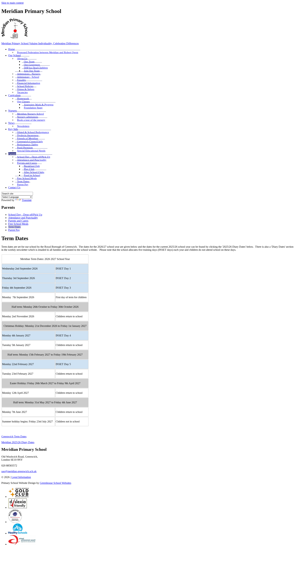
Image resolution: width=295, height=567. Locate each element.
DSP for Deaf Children (36, 67)
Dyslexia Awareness (27, 135)
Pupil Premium (25, 147)
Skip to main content (12, 2)
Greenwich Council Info (30, 141)
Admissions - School (28, 77)
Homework (23, 98)
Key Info (13, 129)
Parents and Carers (27, 163)
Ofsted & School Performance (33, 132)
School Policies (25, 86)
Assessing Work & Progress (38, 104)
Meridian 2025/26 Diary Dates (17, 442)
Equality (21, 80)
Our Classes (23, 101)
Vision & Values (25, 89)
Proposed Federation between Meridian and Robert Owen (47, 52)
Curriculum (14, 95)
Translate (27, 200)
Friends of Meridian (27, 138)
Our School (14, 55)
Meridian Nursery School (30, 113)
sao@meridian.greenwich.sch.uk (19, 471)
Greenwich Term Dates (13, 436)
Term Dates (23, 181)
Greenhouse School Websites (55, 482)
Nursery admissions (27, 117)
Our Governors (32, 64)
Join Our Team (32, 70)
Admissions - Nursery (28, 74)
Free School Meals (27, 178)
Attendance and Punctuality (31, 160)
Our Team (29, 61)
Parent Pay (22, 184)
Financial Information (28, 83)
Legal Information (21, 477)
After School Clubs (34, 172)
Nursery (12, 110)
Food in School (32, 175)
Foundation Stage (33, 107)
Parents (12, 153)
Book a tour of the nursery (31, 120)
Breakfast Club (32, 166)
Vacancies (22, 92)
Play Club (29, 169)
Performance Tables (27, 144)
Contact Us (14, 187)
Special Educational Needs (31, 150)
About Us (22, 58)
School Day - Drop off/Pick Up (33, 156)
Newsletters (23, 126)
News (11, 123)
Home (11, 49)
